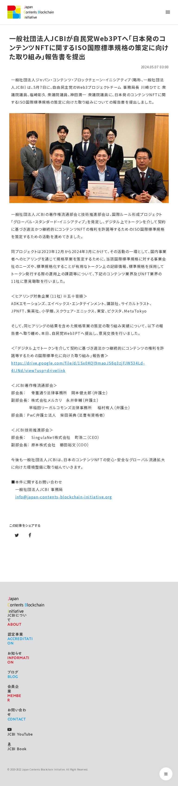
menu (168, 12)
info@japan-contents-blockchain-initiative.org (63, 497)
